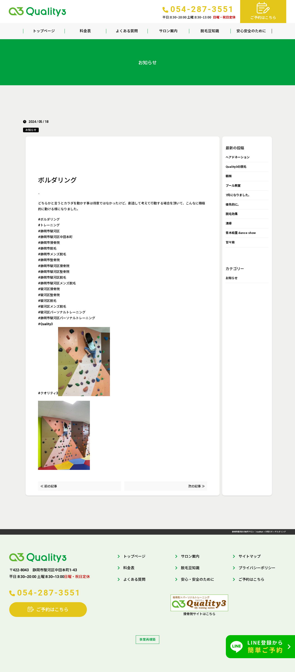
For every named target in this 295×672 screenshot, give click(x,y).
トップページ (44, 31)
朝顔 (229, 176)
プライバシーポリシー (257, 568)
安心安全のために (251, 31)
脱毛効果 (232, 214)
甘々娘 (230, 242)
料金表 (85, 31)
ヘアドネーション (238, 157)
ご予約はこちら (52, 609)
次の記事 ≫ (196, 486)
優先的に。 (233, 204)
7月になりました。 (238, 195)
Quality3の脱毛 (236, 166)
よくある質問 (127, 31)
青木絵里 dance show (241, 233)
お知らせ (30, 130)
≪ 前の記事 (48, 486)
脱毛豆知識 (210, 31)
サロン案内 (168, 31)
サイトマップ (250, 556)
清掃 (229, 223)
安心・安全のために (197, 579)
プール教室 (233, 185)
